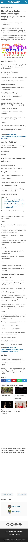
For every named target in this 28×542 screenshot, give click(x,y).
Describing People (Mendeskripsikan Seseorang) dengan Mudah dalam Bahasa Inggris (12, 349)
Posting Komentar (5, 24)
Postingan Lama (22, 494)
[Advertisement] (14, 430)
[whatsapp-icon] (20, 524)
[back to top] (24, 538)
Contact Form (12, 531)
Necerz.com (14, 2)
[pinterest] (14, 380)
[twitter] (8, 380)
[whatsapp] (19, 380)
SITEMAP (18, 534)
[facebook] (3, 380)
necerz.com (22, 539)
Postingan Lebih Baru (7, 494)
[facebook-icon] (7, 524)
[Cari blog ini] (26, 2)
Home (6, 531)
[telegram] (24, 380)
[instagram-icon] (16, 524)
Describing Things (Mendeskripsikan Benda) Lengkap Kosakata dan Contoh (14, 136)
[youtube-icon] (12, 524)
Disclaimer (19, 531)
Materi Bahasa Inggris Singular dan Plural (14, 203)
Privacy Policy (11, 534)
